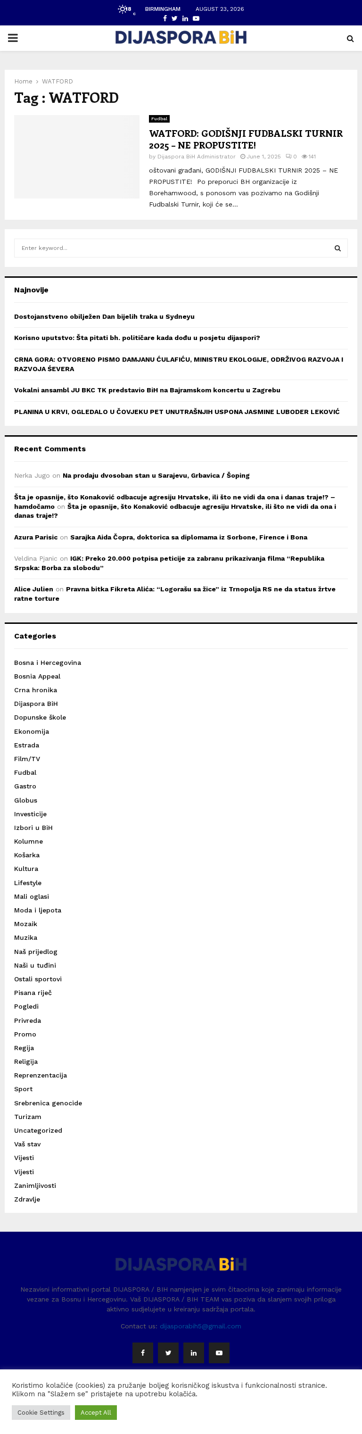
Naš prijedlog (36, 951)
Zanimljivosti (35, 1185)
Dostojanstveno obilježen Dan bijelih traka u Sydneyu (104, 316)
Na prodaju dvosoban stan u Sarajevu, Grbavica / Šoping (156, 475)
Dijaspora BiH (36, 703)
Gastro (25, 786)
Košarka (27, 855)
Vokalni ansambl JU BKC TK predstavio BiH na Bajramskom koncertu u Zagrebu (147, 390)
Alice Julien (33, 589)
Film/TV (27, 759)
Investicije (30, 814)
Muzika (25, 937)
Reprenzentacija (40, 1075)
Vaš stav (27, 1144)
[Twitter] (168, 1353)
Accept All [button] (96, 1412)
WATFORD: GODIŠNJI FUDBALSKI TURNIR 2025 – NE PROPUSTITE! (246, 138)
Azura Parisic (36, 537)
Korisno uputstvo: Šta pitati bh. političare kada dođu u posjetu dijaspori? (137, 337)
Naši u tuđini (35, 965)
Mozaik (25, 924)
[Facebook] (142, 1353)
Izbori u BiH (33, 827)
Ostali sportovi (38, 979)
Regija (24, 1048)
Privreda (27, 1020)
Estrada (26, 745)
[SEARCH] (338, 248)
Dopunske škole (40, 717)
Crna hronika (35, 690)
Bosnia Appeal (37, 676)
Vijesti (24, 1157)
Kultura (26, 868)
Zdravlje (27, 1199)
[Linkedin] (193, 1353)
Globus (25, 800)
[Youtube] (219, 1353)
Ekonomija (31, 731)
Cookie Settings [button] (41, 1412)
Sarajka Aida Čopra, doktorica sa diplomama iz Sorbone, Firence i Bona (188, 537)
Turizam (27, 1116)
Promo (25, 1034)
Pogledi (26, 1006)
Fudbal (159, 118)
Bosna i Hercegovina (47, 662)
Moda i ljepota (37, 910)
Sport (23, 1089)
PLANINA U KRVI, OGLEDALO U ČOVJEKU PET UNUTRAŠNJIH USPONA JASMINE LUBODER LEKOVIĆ (177, 411)
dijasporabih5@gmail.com (200, 1326)
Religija (26, 1061)
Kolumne (28, 841)
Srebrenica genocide (48, 1103)
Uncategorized (38, 1130)
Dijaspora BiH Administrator (196, 156)
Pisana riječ (33, 992)
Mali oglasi (31, 896)
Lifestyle (27, 883)
